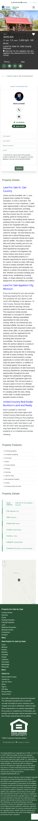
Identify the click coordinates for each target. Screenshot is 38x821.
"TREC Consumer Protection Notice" (14, 738)
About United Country (9, 677)
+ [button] (4, 562)
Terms (33, 603)
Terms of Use (6, 694)
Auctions (5, 635)
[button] (19, 109)
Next (35, 15)
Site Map (5, 689)
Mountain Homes (7, 630)
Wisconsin (5, 667)
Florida (4, 657)
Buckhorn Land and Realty (23, 548)
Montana (5, 652)
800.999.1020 (10, 742)
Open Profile (20, 126)
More (4, 638)
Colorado (5, 654)
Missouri (4, 647)
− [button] (4, 564)
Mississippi (5, 664)
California (5, 659)
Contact (24, 2)
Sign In (4, 687)
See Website (20, 122)
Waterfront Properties (9, 627)
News (4, 684)
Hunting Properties (8, 620)
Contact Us (5, 679)
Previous (1, 15)
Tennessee (5, 662)
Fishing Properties (8, 622)
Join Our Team (7, 682)
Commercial (6, 632)
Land (3, 625)
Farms (4, 617)
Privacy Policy (6, 691)
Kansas (4, 649)
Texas (4, 645)
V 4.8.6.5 (26, 742)
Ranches (5, 615)
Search (3, 76)
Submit (19, 168)
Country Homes (7, 612)
